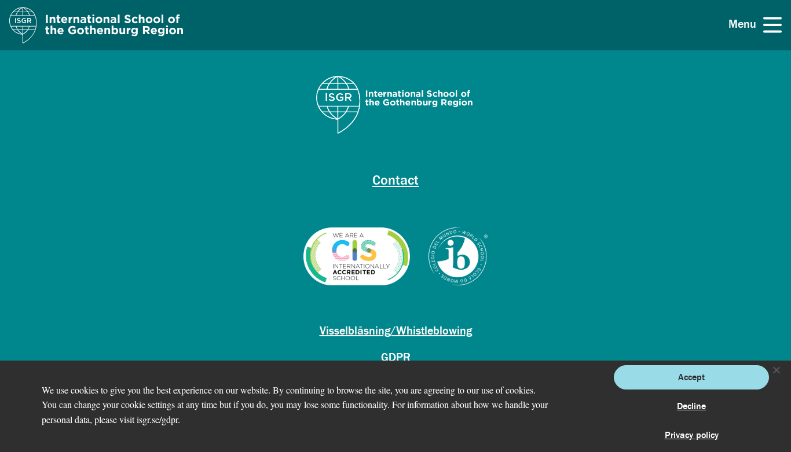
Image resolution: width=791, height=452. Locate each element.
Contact (395, 180)
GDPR (396, 357)
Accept (691, 377)
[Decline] (776, 370)
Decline (691, 406)
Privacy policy (692, 435)
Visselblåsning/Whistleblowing (396, 330)
